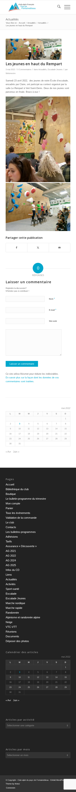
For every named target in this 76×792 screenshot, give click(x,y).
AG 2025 (11, 565)
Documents (12, 636)
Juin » (16, 451)
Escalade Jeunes (55, 69)
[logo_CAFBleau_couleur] (31, 7)
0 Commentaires (24, 69)
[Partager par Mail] (59, 247)
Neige (9, 622)
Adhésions (12, 536)
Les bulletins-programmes (21, 531)
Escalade (11, 593)
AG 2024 (11, 560)
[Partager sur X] (38, 247)
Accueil (10, 484)
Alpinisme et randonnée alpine (23, 617)
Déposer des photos (17, 641)
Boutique (11, 493)
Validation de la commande (21, 517)
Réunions (11, 631)
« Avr (8, 451)
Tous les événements (18, 512)
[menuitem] (57, 7)
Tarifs (9, 541)
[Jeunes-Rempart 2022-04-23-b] (34, 49)
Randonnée (12, 612)
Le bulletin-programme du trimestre (26, 498)
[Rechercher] (57, 7)
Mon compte (13, 503)
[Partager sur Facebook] (16, 247)
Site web (53, 321)
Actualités (12, 19)
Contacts (11, 527)
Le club (10, 522)
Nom (52, 298)
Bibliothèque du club (17, 489)
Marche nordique (15, 603)
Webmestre (11, 73)
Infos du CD (12, 569)
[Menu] (65, 7)
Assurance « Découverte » (21, 546)
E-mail (52, 310)
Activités (11, 584)
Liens (9, 574)
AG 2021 (11, 550)
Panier (9, 508)
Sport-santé (12, 588)
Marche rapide (14, 607)
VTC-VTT (11, 626)
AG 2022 (11, 555)
